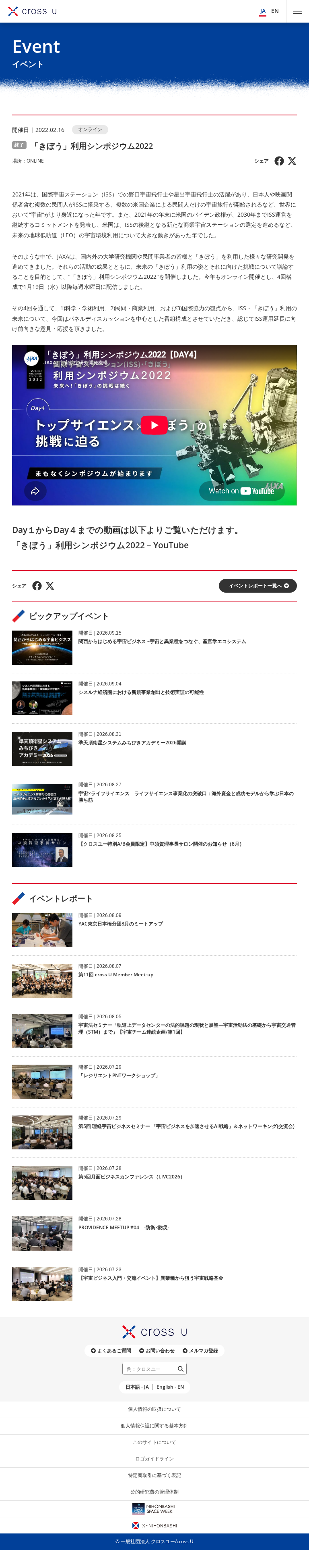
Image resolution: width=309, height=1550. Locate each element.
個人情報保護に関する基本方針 (154, 1425)
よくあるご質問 (114, 1350)
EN (275, 11)
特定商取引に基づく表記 (154, 1475)
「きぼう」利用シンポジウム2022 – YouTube (100, 545)
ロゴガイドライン (154, 1458)
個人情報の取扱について (154, 1409)
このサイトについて (154, 1442)
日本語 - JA (137, 1386)
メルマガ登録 (203, 1350)
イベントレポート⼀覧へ (255, 585)
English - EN (170, 1386)
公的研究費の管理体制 (154, 1491)
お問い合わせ (160, 1350)
